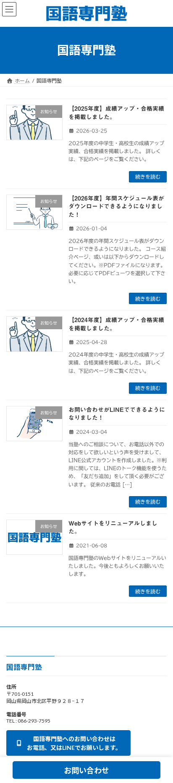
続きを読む (147, 176)
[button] (68, 743)
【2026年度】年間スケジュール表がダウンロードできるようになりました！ (116, 206)
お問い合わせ (86, 770)
